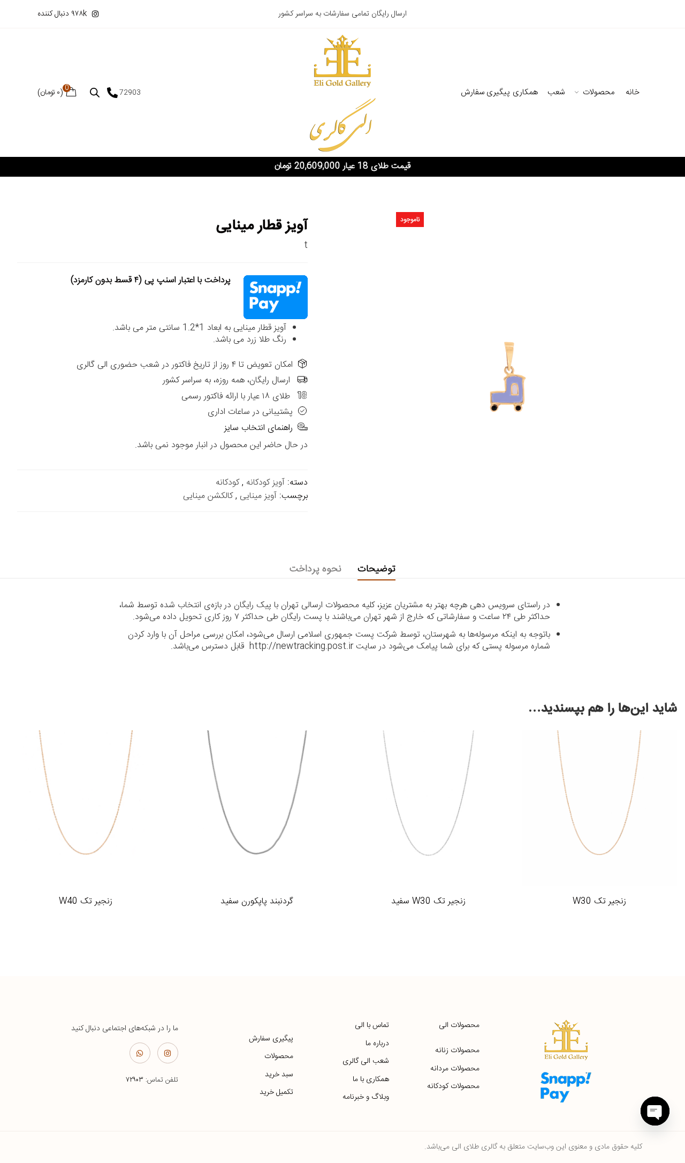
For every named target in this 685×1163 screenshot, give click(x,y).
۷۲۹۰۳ (134, 1080)
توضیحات (376, 569)
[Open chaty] (655, 1111)
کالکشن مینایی (208, 496)
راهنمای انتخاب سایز (258, 428)
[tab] (376, 569)
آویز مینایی (258, 496)
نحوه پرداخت (315, 569)
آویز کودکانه (265, 482)
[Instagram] (167, 1053)
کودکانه (227, 482)
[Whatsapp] (140, 1053)
